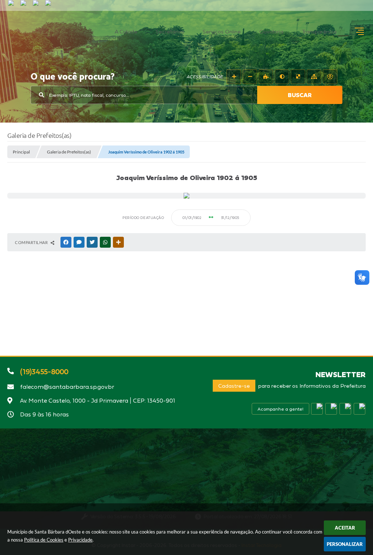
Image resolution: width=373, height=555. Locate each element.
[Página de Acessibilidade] (330, 76)
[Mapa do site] (314, 76)
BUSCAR (300, 95)
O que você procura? (73, 77)
